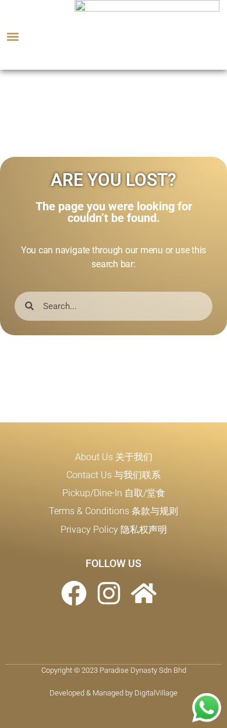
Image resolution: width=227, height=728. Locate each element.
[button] (12, 36)
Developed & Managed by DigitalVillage (113, 692)
